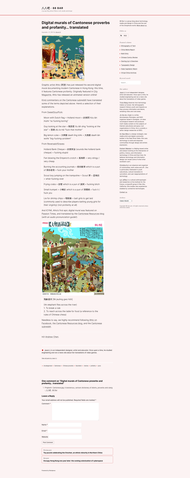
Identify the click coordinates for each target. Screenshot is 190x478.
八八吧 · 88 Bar (52, 8)
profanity (93, 365)
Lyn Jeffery (123, 180)
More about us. (142, 25)
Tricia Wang (124, 103)
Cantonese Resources (88, 213)
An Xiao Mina (124, 134)
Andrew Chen (51, 337)
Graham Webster (125, 148)
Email (44, 431)
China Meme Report (128, 50)
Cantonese (57, 365)
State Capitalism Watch (129, 69)
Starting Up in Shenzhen (129, 61)
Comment (46, 404)
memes (86, 365)
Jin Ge (122, 115)
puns (99, 365)
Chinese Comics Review (129, 57)
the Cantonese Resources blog (67, 323)
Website (45, 437)
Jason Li (58, 32)
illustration (79, 365)
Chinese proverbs (68, 365)
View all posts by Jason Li (49, 358)
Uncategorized (48, 365)
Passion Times (49, 213)
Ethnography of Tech (128, 46)
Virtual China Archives (128, 73)
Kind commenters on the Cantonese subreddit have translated (72, 100)
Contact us (123, 192)
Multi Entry (124, 53)
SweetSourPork (54, 112)
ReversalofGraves (55, 144)
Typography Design (128, 65)
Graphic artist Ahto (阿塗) (54, 85)
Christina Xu (124, 165)
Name (45, 425)
